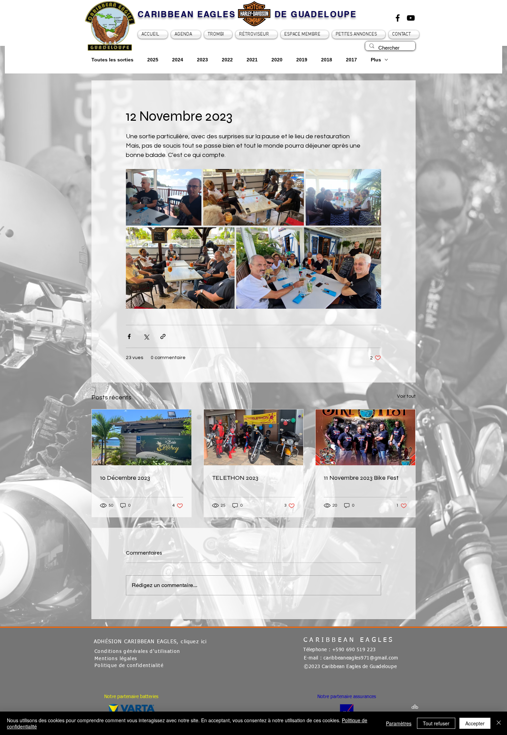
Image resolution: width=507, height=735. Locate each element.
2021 (252, 59)
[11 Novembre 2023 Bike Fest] (365, 437)
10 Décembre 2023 (125, 477)
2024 (177, 59)
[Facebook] (397, 18)
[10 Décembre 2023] (141, 437)
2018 (326, 59)
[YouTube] (411, 18)
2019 (301, 59)
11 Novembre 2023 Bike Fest (361, 477)
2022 (227, 59)
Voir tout (406, 396)
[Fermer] (499, 723)
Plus (376, 59)
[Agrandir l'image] (163, 197)
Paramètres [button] (398, 723)
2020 (276, 59)
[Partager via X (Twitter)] (146, 336)
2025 (152, 59)
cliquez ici (194, 641)
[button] (304, 34)
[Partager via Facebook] (129, 336)
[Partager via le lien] (163, 336)
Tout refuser (436, 723)
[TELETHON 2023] (254, 437)
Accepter (475, 723)
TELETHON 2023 (235, 477)
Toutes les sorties (112, 59)
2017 (351, 59)
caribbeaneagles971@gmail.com (361, 658)
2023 (202, 59)
